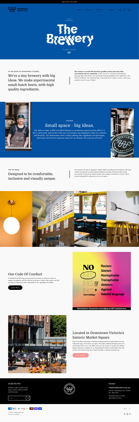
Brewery (99, 10)
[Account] (120, 9)
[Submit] (28, 398)
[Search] (124, 9)
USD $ (125, 409)
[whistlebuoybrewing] (17, 10)
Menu (79, 10)
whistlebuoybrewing (18, 412)
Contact (111, 10)
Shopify (17, 414)
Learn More (15, 288)
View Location (81, 355)
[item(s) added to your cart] (129, 9)
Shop (88, 10)
